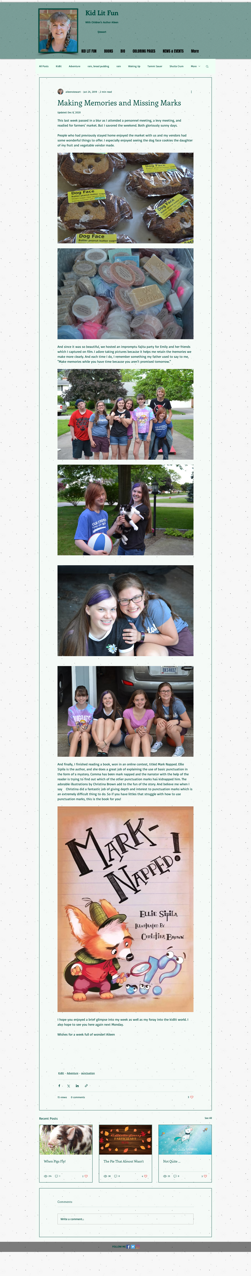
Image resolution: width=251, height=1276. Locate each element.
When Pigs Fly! (55, 1161)
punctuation (88, 1073)
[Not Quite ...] (185, 1140)
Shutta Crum (177, 66)
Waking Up (134, 66)
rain (118, 66)
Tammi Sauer (155, 66)
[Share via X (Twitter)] (68, 1085)
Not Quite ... (171, 1161)
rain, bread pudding (98, 66)
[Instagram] (138, 1247)
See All (208, 1117)
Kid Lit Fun (102, 12)
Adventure (74, 66)
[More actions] (191, 91)
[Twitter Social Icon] (133, 1247)
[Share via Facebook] (59, 1085)
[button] (207, 66)
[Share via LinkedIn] (77, 1085)
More (194, 66)
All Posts (44, 66)
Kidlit (59, 66)
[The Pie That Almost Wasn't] (125, 1140)
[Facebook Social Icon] (128, 1247)
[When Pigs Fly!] (66, 1140)
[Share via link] (86, 1085)
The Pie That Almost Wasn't (124, 1161)
